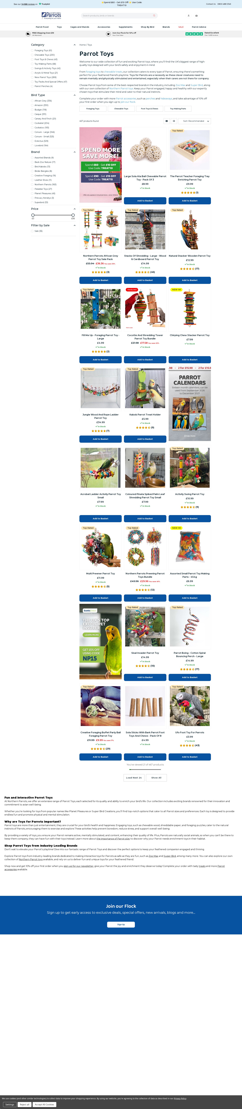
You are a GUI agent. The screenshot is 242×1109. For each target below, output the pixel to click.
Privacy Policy (180, 1098)
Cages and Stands (79, 27)
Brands (166, 27)
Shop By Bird (147, 27)
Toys (59, 27)
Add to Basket (145, 677)
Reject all (24, 1104)
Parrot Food (42, 27)
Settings (9, 1104)
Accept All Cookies (44, 1104)
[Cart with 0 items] (196, 16)
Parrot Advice (199, 27)
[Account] (189, 16)
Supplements (125, 27)
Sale (181, 27)
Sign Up (121, 924)
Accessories (104, 27)
